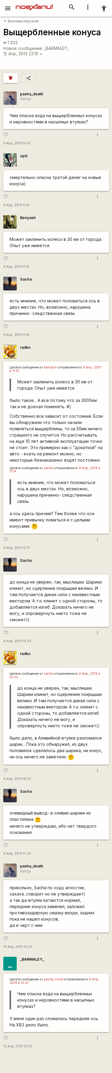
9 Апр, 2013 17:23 (17, 853)
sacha (48, 468)
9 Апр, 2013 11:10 (16, 267)
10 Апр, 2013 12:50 (17, 947)
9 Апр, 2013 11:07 (16, 205)
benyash (50, 367)
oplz (24, 156)
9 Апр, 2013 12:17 (16, 548)
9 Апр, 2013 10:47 (17, 143)
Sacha (26, 279)
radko (25, 347)
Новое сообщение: (23, 48)
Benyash (28, 217)
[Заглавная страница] (34, 4)
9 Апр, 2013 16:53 (17, 779)
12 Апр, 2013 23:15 (23, 53)
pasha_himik (53, 979)
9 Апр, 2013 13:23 (17, 641)
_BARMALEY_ (56, 48)
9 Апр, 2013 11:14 (16, 335)
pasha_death (31, 94)
